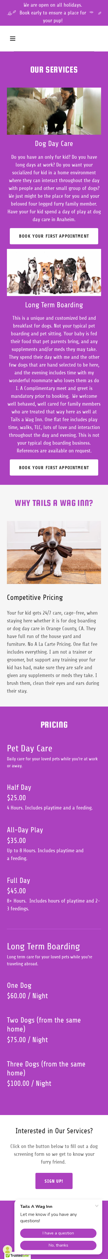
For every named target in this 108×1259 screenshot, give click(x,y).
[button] (18, 38)
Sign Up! (54, 1181)
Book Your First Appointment (54, 236)
